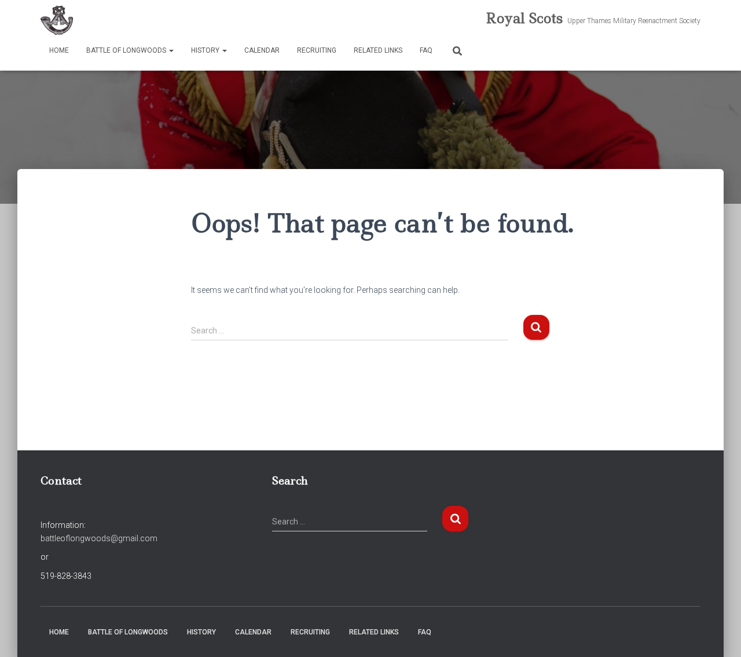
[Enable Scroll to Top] (718, 633)
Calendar (262, 50)
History (206, 50)
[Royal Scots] (57, 20)
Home (59, 50)
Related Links (378, 50)
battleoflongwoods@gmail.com (99, 538)
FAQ (426, 50)
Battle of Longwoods (127, 50)
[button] (171, 50)
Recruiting (316, 50)
